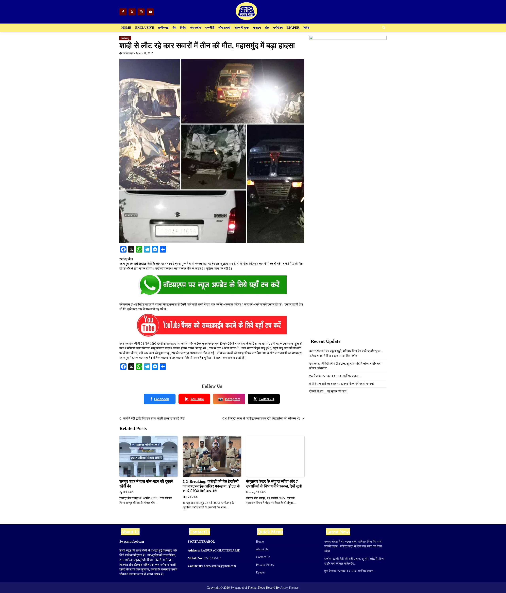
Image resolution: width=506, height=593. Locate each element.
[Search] (384, 28)
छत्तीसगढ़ (163, 27)
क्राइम (257, 27)
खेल (267, 27)
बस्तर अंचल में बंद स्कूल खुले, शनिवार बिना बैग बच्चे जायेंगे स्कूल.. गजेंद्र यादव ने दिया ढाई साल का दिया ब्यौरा (353, 546)
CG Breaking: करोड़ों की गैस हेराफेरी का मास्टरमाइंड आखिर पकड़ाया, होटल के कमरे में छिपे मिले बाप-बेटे (211, 486)
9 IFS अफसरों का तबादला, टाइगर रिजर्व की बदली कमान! (341, 383)
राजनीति (209, 27)
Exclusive (144, 27)
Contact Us (263, 557)
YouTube (194, 399)
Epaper (293, 27)
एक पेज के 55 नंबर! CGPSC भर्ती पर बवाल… (335, 376)
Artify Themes (289, 587)
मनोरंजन (278, 27)
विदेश (183, 27)
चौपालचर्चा (224, 27)
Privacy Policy (265, 564)
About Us (262, 549)
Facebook (160, 399)
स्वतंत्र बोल (128, 53)
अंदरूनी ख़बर (241, 27)
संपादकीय (195, 27)
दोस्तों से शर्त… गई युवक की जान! (328, 391)
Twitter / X (264, 399)
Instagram (229, 399)
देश (174, 27)
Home (126, 27)
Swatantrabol (238, 587)
